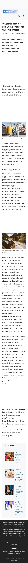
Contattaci (14, 544)
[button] (19, 16)
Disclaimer (14, 560)
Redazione (12, 558)
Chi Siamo (6, 558)
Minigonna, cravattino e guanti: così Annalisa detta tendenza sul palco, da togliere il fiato (19, 491)
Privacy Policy (20, 558)
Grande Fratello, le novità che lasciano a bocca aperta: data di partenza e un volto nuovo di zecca (19, 508)
